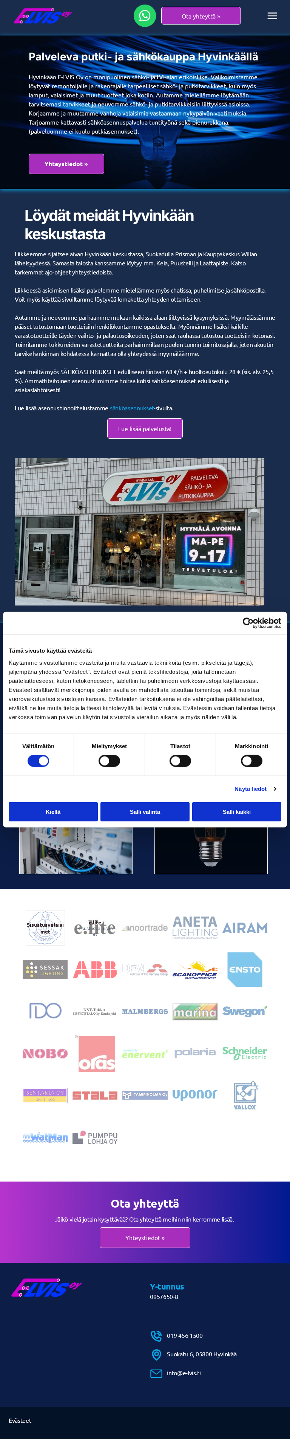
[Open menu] (272, 16)
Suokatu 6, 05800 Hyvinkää (201, 1353)
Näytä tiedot (250, 789)
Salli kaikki (237, 811)
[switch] (109, 761)
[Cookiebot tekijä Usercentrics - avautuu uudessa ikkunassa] (248, 623)
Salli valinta (145, 811)
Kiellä (53, 811)
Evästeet (20, 1420)
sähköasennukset (132, 407)
